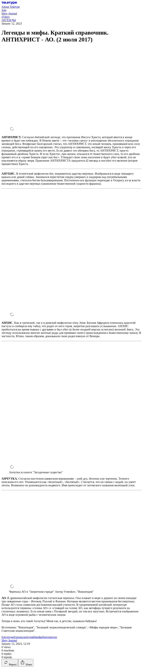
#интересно (49, 637)
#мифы (37, 637)
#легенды (7, 637)
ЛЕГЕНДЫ (8, 20)
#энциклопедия (23, 637)
